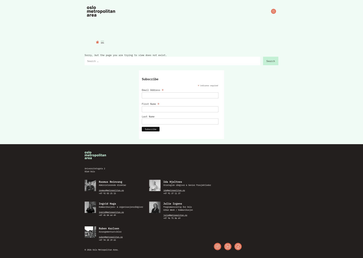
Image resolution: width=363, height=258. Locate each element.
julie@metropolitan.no (175, 215)
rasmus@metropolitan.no (111, 190)
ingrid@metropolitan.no (111, 212)
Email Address (153, 89)
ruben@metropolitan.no (111, 236)
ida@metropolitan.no (174, 190)
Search (270, 61)
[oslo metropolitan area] (101, 11)
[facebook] (238, 247)
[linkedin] (228, 247)
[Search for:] (172, 61)
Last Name (148, 116)
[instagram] (217, 247)
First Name (150, 103)
